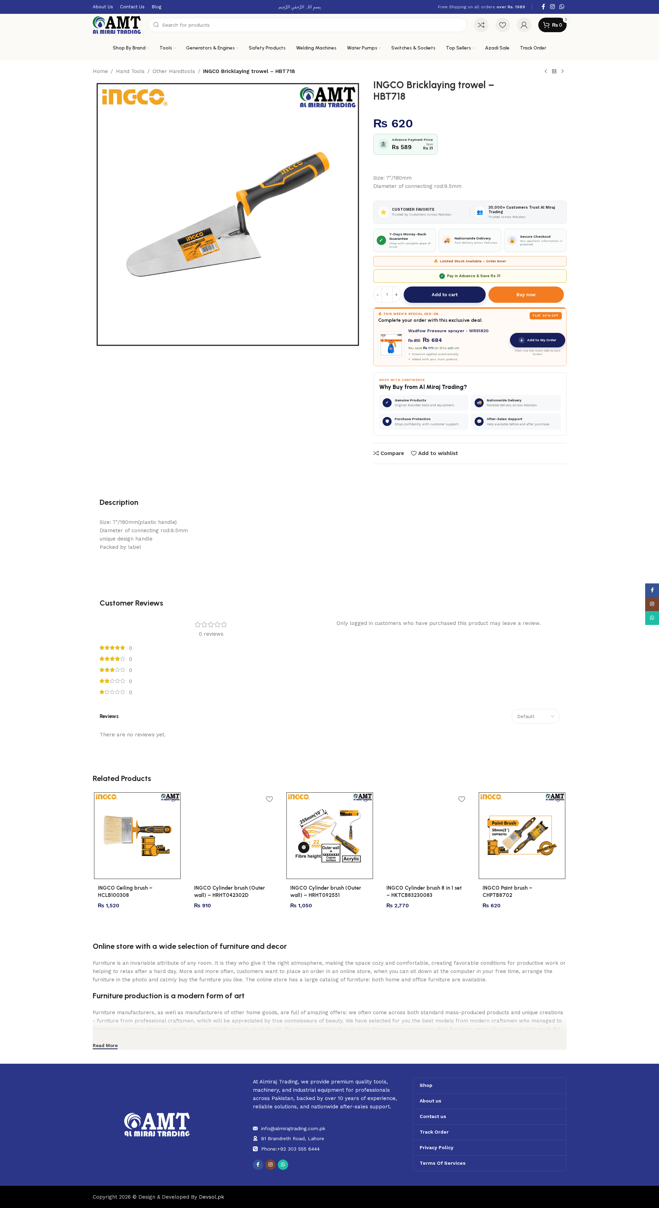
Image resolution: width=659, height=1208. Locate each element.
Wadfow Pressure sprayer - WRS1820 (448, 330)
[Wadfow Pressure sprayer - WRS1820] (391, 344)
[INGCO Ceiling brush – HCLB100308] (137, 835)
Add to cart (445, 294)
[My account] (524, 25)
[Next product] (562, 71)
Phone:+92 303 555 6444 (290, 1149)
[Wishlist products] (502, 25)
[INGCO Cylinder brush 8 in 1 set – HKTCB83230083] (425, 835)
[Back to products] (554, 71)
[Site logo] (117, 24)
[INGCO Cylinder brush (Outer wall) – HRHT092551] (329, 835)
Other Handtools (174, 71)
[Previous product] (546, 71)
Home (100, 71)
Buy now (526, 294)
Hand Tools (130, 71)
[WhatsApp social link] (561, 6)
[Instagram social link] (552, 6)
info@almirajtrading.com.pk (293, 1128)
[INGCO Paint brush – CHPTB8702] (522, 835)
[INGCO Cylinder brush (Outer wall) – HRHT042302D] (233, 835)
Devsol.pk (211, 1197)
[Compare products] (481, 25)
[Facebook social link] (543, 6)
